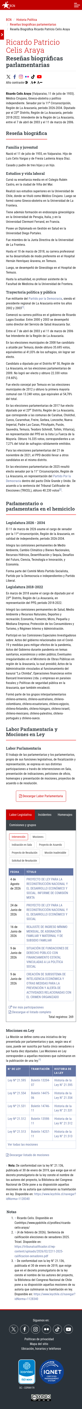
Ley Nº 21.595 (17, 1080)
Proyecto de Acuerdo (50, 844)
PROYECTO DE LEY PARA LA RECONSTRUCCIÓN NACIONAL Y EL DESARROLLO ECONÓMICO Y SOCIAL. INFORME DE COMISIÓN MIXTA (47, 888)
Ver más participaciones (28, 1007)
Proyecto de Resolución (24, 852)
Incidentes (44, 815)
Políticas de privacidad (39, 1339)
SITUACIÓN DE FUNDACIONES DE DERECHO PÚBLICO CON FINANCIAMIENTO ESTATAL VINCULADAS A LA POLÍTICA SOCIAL (47, 957)
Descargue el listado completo (31, 1012)
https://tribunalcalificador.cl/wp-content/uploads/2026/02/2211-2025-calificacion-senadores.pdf (39, 1251)
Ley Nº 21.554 (17, 1093)
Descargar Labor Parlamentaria (42, 796)
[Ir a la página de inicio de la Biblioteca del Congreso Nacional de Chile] (6, 5)
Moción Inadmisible (55, 852)
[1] (23, 307)
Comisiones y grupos (22, 825)
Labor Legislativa (20, 815)
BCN (9, 20)
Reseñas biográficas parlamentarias (33, 24)
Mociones (38, 836)
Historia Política (26, 20)
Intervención (18, 836)
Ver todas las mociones (23, 1144)
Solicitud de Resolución (24, 860)
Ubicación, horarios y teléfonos (41, 1349)
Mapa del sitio (39, 1344)
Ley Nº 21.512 (17, 1119)
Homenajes (65, 815)
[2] (60, 489)
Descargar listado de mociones (29, 1155)
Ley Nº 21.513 (17, 1132)
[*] (40, 1059)
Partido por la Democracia (45, 298)
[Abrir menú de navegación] (77, 5)
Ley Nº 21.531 (17, 1106)
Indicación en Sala (22, 844)
